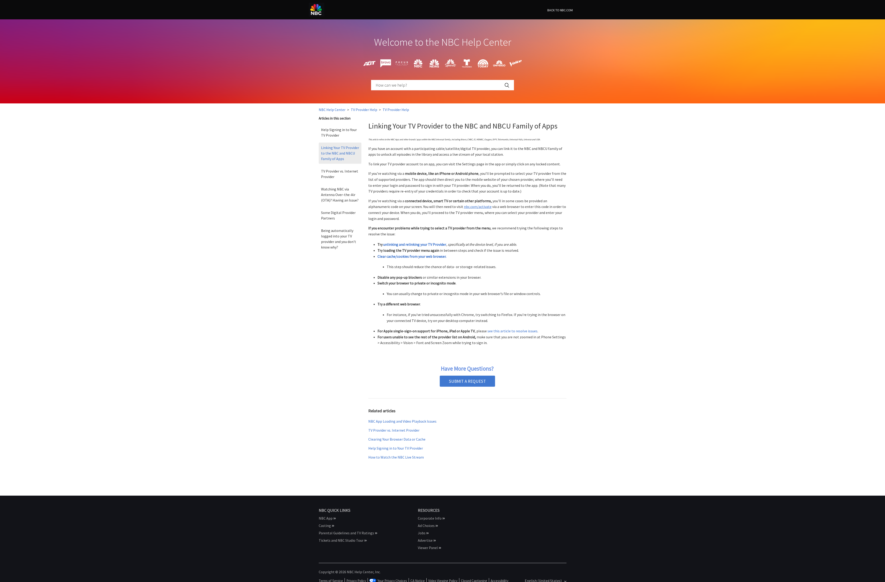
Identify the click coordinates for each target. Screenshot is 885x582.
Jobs (422, 533)
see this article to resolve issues (512, 331)
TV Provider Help (364, 109)
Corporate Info (430, 518)
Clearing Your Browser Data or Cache (396, 439)
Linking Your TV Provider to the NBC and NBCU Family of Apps (340, 153)
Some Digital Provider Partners (338, 215)
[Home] (316, 9)
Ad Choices (426, 525)
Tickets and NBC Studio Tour (341, 540)
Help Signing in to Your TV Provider (339, 132)
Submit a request (467, 381)
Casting (325, 525)
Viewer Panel (428, 547)
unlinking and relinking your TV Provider (414, 244)
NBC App (326, 518)
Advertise (425, 540)
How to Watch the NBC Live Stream (396, 457)
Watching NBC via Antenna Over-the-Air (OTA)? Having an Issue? (340, 194)
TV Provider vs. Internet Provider (339, 174)
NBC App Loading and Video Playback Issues (402, 421)
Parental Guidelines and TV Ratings (347, 533)
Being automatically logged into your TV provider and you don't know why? (338, 238)
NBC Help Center (332, 109)
